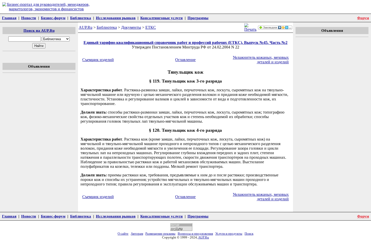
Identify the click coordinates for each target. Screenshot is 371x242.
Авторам (137, 233)
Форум (363, 18)
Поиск (249, 233)
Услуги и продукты (228, 233)
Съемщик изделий (98, 60)
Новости (28, 18)
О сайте (123, 233)
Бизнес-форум (53, 18)
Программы (198, 18)
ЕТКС (150, 27)
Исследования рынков (116, 18)
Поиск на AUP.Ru (39, 30)
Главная (9, 18)
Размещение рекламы (160, 233)
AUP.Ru (85, 27)
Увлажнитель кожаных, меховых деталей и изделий (261, 59)
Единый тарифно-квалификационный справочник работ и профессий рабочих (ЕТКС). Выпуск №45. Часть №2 (185, 42)
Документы (131, 27)
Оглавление (185, 60)
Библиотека (80, 18)
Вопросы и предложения (195, 233)
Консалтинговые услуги (161, 18)
